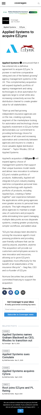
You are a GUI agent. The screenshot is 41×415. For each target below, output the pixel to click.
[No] (38, 407)
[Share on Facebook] (11, 293)
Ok (20, 411)
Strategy (6, 384)
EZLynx (22, 27)
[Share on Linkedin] (17, 293)
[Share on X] (5, 293)
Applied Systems (10, 27)
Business (6, 331)
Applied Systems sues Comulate (16, 356)
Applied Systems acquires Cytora (18, 372)
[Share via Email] (23, 293)
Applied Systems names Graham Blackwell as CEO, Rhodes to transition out (18, 337)
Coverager (14, 20)
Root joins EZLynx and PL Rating (18, 389)
